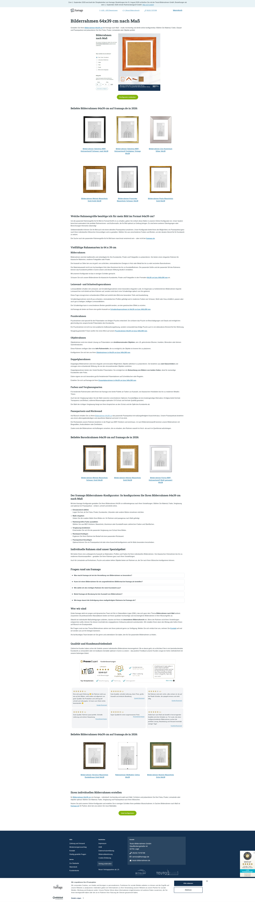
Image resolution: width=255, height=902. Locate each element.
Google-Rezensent (102, 705)
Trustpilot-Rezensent (176, 726)
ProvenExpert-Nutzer (101, 719)
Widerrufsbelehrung (105, 854)
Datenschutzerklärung (106, 851)
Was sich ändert (148, 5)
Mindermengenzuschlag (78, 847)
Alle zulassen (188, 883)
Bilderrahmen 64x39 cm (103, 416)
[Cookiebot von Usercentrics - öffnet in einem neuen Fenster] (58, 898)
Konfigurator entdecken (127, 97)
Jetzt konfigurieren (127, 813)
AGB (100, 847)
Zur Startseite (74, 863)
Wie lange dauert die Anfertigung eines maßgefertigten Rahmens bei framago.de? (105, 600)
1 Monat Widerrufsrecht (132, 10)
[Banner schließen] (207, 881)
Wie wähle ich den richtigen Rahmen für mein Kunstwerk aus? (97, 588)
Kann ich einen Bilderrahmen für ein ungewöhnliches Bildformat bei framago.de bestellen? (108, 581)
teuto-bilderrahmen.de (141, 860)
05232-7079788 (151, 10)
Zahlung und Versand (77, 843)
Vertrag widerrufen (105, 864)
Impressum (102, 843)
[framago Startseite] (77, 10)
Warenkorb (178, 10)
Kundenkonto (74, 870)
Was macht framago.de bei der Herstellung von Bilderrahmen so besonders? (103, 575)
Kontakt (72, 851)
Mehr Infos (169, 680)
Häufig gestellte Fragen (77, 854)
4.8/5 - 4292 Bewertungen (109, 10)
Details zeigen (76, 898)
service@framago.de (140, 857)
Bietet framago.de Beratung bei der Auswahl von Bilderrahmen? (98, 594)
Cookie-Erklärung (104, 858)
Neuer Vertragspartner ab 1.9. (108, 869)
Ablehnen (188, 890)
